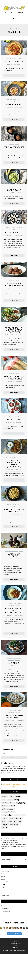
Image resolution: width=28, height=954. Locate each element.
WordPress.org (5, 913)
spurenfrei (10, 821)
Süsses (17, 144)
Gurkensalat (14, 190)
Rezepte (19, 58)
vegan (5, 824)
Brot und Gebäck (11, 58)
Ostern (23, 815)
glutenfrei (21, 803)
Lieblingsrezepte (8, 809)
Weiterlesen (14, 75)
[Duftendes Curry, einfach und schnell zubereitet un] (1, 928)
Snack (11, 818)
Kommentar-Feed (5, 911)
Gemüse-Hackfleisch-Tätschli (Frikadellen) (14, 463)
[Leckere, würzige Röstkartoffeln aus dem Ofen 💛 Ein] (7, 928)
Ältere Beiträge (7, 749)
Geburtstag (11, 802)
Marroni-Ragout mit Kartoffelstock (14, 611)
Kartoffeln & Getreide (14, 99)
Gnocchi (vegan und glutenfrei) (14, 510)
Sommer (18, 818)
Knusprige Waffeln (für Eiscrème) (14, 378)
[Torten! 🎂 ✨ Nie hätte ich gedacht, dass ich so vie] (4, 928)
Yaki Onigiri (14, 663)
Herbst (12, 806)
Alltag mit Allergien (11, 551)
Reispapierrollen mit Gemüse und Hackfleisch (14, 330)
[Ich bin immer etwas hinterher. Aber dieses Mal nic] (15, 928)
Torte (15, 821)
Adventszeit (4, 796)
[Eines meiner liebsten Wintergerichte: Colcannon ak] (13, 928)
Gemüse (14, 457)
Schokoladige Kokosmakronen (14, 284)
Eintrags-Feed (4, 908)
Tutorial (19, 821)
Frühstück (4, 802)
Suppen (3, 890)
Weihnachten (14, 824)
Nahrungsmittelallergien (8, 812)
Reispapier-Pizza (14, 104)
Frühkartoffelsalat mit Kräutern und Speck (16, 844)
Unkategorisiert (5, 895)
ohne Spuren (17, 815)
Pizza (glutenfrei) (14, 62)
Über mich (3, 774)
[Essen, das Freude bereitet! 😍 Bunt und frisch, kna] (10, 928)
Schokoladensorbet (14, 148)
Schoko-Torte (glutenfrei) (13, 842)
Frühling (16, 800)
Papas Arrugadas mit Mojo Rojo (14, 717)
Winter (4, 828)
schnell (4, 818)
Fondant (9, 799)
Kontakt (15, 941)
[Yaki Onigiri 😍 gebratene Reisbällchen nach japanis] (24, 928)
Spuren (4, 821)
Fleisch (8, 457)
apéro (11, 796)
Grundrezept (4, 805)
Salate (2, 887)
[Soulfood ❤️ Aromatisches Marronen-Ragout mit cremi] (18, 928)
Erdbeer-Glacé (14, 420)
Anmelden (3, 905)
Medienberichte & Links (16, 943)
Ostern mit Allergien (14, 555)
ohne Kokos (7, 815)
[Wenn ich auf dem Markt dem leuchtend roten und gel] (21, 928)
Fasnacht (4, 799)
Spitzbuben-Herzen (14, 233)
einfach (17, 797)
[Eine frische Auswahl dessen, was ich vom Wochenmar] (27, 928)
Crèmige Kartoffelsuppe (12, 840)
